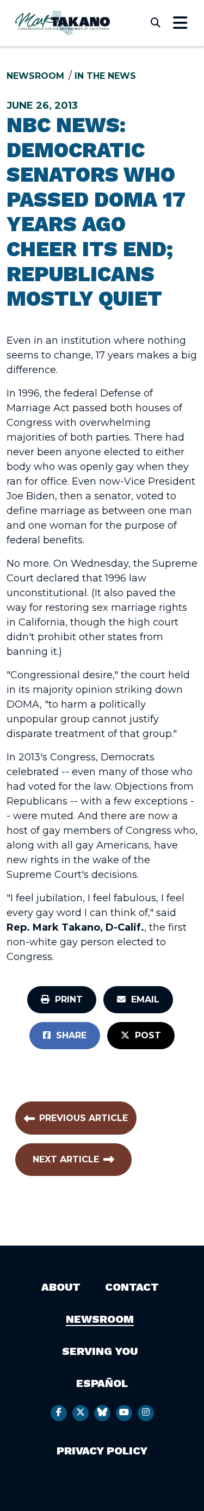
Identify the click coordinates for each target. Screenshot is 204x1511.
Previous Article (83, 1118)
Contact (132, 1286)
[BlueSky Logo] (102, 1413)
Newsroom (35, 76)
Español (102, 1383)
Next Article (66, 1159)
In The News (105, 76)
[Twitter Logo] (80, 1413)
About (61, 1286)
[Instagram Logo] (146, 1413)
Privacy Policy (102, 1450)
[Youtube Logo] (124, 1413)
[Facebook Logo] (59, 1413)
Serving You (100, 1351)
